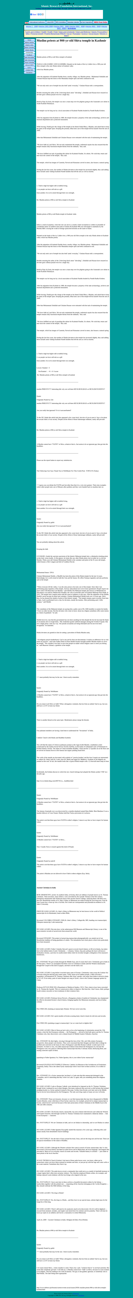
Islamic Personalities (99, 32)
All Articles (72, 28)
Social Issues (94, 34)
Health (50, 32)
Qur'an (69, 34)
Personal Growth (37, 34)
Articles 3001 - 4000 (77, 26)
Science (85, 34)
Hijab (56, 32)
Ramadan (76, 34)
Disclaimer (81, 1295)
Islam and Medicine (83, 32)
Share (34, 14)
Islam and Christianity (67, 32)
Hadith (43, 32)
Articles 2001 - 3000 (61, 26)
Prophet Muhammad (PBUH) (55, 34)
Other (28, 34)
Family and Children (32, 32)
